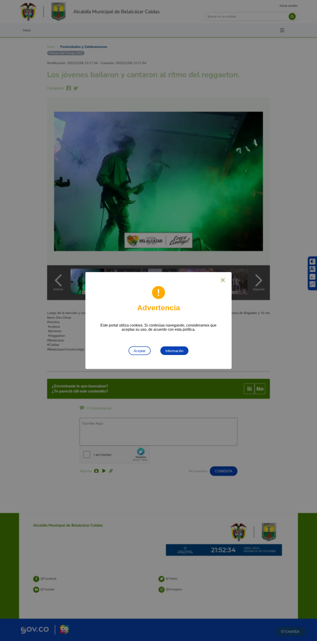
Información (174, 351)
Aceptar (140, 351)
